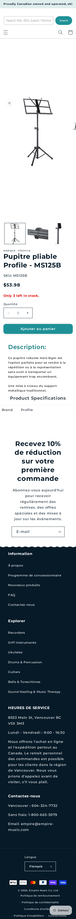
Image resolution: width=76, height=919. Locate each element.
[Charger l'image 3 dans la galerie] (60, 233)
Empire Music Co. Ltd (43, 890)
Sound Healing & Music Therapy (34, 692)
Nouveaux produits (24, 585)
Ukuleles (15, 652)
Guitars (14, 672)
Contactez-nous (21, 605)
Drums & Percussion (25, 662)
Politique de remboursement (40, 895)
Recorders (16, 633)
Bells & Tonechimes (24, 682)
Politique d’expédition (29, 915)
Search (63, 20)
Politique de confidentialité (40, 902)
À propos (15, 565)
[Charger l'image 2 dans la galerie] (38, 233)
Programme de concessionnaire (34, 575)
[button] (5, 32)
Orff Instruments (22, 642)
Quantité (10, 304)
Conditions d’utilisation (40, 908)
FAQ (11, 595)
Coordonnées (57, 915)
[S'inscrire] (59, 531)
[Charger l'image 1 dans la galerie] (14, 233)
